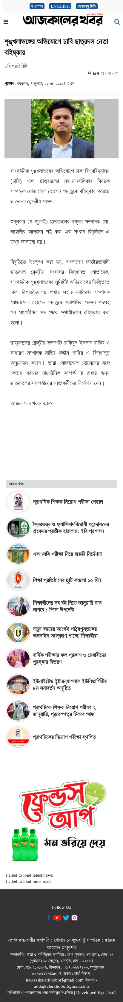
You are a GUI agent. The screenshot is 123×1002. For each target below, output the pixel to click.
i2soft (110, 992)
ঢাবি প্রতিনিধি (15, 66)
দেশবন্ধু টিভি (87, 6)
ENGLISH (60, 6)
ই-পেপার (37, 6)
